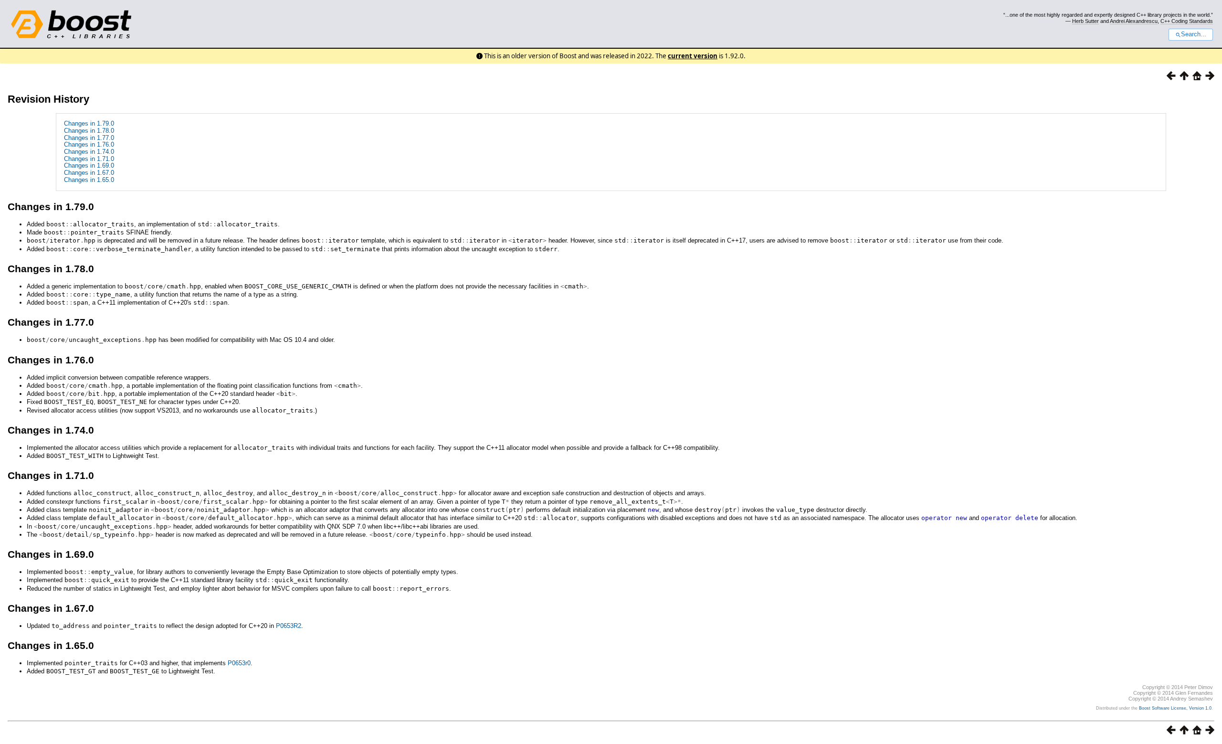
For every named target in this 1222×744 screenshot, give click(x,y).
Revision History (48, 99)
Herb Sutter (1085, 21)
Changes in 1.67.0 (89, 172)
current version (692, 56)
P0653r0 (239, 663)
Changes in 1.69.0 (89, 165)
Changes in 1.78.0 (89, 130)
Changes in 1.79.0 (89, 123)
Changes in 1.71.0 (89, 158)
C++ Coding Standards (1186, 21)
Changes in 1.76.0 (89, 144)
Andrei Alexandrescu (1134, 21)
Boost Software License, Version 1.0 (1175, 708)
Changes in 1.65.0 (89, 179)
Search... (1193, 34)
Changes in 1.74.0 (89, 151)
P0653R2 (288, 625)
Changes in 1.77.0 (89, 137)
